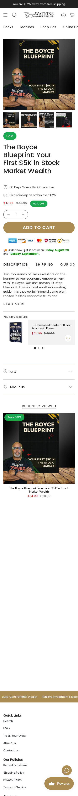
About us (17, 387)
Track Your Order (14, 736)
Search (8, 721)
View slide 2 (39, 348)
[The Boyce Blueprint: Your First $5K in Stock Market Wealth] (39, 448)
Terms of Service (14, 787)
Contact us (11, 750)
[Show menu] (5, 15)
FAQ (13, 371)
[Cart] (72, 15)
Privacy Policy (12, 780)
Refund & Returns (15, 765)
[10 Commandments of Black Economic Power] (15, 332)
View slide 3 (43, 348)
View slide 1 (35, 348)
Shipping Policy (13, 772)
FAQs (6, 728)
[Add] (68, 338)
